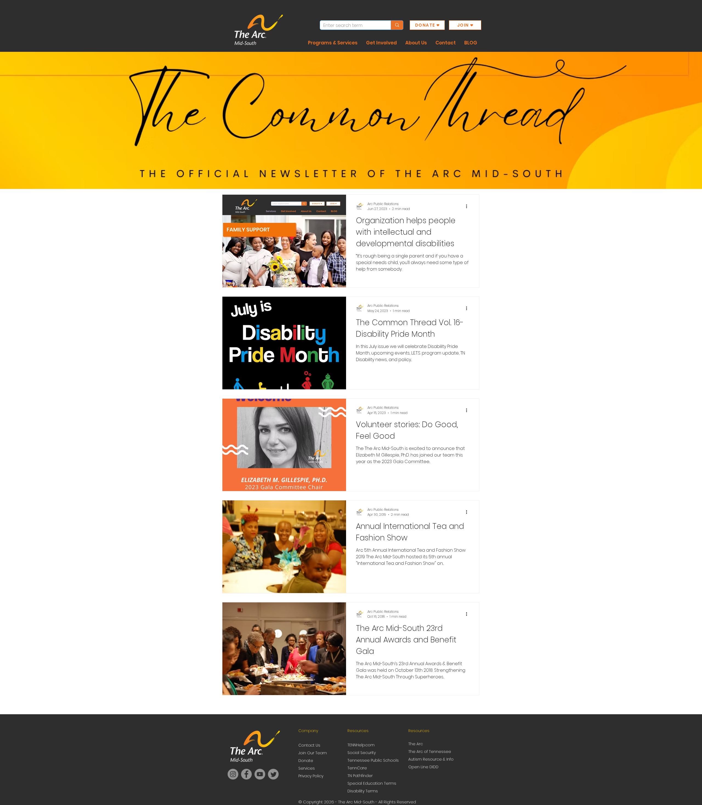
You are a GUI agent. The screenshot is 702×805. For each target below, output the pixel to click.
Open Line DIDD (423, 767)
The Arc (416, 744)
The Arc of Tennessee (429, 751)
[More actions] (468, 206)
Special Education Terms (371, 783)
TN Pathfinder (360, 775)
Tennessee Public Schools (373, 760)
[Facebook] (246, 774)
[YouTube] (259, 774)
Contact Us (309, 745)
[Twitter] (273, 774)
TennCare (357, 768)
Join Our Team (312, 753)
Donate (305, 760)
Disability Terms (362, 791)
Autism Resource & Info (431, 759)
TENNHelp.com (361, 745)
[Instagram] (233, 774)
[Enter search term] (397, 25)
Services (306, 768)
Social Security (361, 752)
